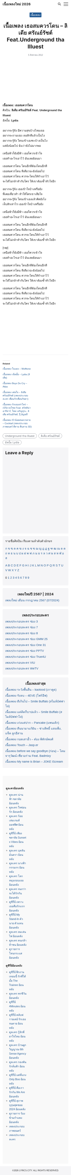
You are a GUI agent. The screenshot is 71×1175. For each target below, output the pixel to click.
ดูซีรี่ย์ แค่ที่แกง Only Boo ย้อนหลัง (17, 1079)
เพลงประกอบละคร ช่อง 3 (21, 621)
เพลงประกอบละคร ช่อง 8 (21, 633)
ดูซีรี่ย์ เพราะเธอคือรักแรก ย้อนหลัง (17, 906)
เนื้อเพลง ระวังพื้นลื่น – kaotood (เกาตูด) (30, 689)
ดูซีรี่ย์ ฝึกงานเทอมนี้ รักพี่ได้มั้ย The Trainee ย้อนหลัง (17, 981)
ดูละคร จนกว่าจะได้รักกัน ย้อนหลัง (17, 893)
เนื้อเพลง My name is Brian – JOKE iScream (34, 761)
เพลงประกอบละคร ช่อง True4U (25, 656)
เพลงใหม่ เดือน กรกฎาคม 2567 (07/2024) (32, 600)
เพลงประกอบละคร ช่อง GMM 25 (26, 639)
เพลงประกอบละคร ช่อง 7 (21, 627)
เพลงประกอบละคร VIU (20, 662)
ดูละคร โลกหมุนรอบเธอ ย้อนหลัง (16, 880)
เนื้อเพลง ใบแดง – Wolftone (17, 368)
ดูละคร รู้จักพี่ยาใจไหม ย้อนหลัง (17, 1036)
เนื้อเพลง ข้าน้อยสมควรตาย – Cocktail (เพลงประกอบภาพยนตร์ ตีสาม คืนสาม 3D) (17, 423)
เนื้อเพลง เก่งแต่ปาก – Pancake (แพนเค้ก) (32, 722)
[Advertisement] (35, 80)
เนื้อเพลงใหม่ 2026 (17, 4)
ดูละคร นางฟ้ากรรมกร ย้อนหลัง (17, 867)
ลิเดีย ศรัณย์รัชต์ (50, 436)
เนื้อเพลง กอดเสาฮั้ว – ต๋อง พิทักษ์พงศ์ (29, 739)
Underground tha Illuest (20, 436)
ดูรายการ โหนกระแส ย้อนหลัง (15, 953)
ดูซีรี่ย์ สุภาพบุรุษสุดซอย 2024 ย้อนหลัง (17, 1105)
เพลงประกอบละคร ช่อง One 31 (25, 645)
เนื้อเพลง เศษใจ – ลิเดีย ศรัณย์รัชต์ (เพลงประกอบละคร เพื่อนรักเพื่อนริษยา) (15, 395)
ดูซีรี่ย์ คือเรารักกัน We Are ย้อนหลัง (17, 1092)
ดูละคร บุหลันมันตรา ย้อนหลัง (17, 855)
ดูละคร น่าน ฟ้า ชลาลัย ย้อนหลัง (16, 799)
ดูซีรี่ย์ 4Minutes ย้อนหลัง (17, 1006)
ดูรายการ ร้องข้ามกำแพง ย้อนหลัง (17, 1118)
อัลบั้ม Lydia (12, 442)
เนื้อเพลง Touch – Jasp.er (21, 745)
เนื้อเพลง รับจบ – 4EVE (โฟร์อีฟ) (26, 695)
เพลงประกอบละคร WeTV (21, 668)
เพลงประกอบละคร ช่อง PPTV (24, 650)
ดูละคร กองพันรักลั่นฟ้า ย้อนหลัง (17, 1066)
